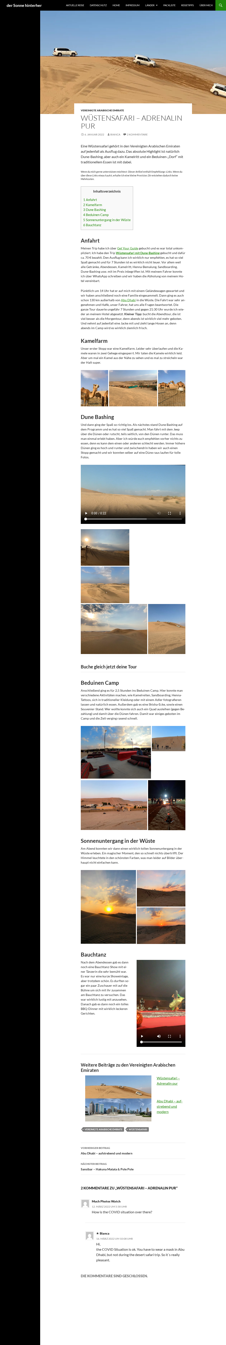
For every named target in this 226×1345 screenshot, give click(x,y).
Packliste (169, 5)
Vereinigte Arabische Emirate (102, 110)
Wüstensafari (138, 1129)
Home (116, 5)
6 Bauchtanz (92, 225)
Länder (149, 5)
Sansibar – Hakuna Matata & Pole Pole (107, 1166)
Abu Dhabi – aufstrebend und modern (170, 1106)
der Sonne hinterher (24, 5)
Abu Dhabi (128, 300)
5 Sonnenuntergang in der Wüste (107, 220)
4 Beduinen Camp (96, 215)
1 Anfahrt (90, 200)
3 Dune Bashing (94, 210)
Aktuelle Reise (75, 5)
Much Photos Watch (106, 1201)
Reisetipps (187, 5)
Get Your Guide (127, 248)
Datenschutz (98, 5)
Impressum (132, 5)
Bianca (115, 134)
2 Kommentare (137, 134)
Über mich (206, 5)
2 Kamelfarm (92, 205)
